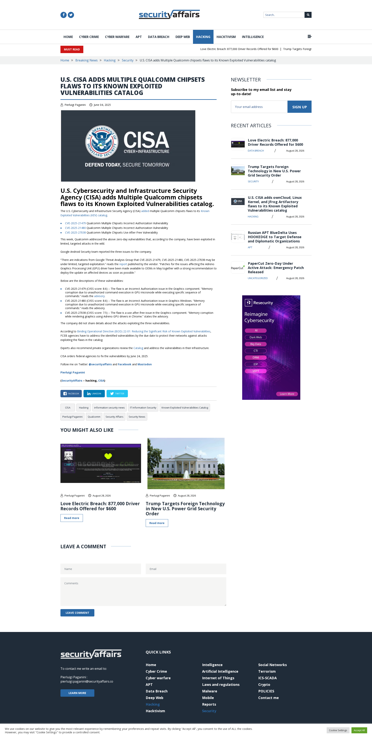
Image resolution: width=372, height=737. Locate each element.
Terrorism (267, 671)
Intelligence (253, 37)
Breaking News (86, 60)
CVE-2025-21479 (75, 223)
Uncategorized (258, 278)
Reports (209, 704)
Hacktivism (226, 37)
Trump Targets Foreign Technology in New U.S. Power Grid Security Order (185, 508)
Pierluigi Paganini (75, 105)
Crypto (264, 684)
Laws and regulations (220, 684)
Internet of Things (218, 678)
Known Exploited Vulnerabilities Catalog (185, 407)
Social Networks (272, 664)
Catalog (138, 348)
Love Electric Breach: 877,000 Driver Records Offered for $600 (230, 49)
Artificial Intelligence (220, 671)
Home (68, 37)
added (145, 211)
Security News (137, 416)
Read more (71, 518)
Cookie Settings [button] (338, 730)
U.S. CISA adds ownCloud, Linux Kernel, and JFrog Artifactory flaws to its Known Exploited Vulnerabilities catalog (275, 204)
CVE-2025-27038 (75, 232)
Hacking (203, 37)
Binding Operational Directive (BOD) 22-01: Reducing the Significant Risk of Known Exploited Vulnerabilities (143, 331)
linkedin (96, 393)
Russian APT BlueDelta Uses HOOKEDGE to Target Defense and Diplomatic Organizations (274, 236)
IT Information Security (143, 407)
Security (127, 60)
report (123, 264)
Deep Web (183, 37)
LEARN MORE (77, 693)
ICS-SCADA (267, 678)
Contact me (268, 697)
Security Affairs (114, 416)
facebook (73, 393)
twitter (119, 393)
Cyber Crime (89, 37)
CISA (101, 380)
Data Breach (158, 37)
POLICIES (266, 691)
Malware (209, 691)
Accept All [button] (359, 730)
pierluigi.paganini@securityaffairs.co (86, 681)
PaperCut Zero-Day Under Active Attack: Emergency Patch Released (276, 267)
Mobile (208, 697)
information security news (109, 407)
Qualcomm (94, 416)
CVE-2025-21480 (75, 228)
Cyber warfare (117, 37)
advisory (99, 296)
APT (139, 37)
